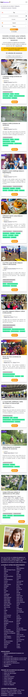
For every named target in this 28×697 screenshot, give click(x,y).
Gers (5, 592)
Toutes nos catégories (9, 684)
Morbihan (6, 623)
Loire (5, 612)
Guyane (18, 594)
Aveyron (6, 574)
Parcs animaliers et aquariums (18, 329)
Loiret (5, 613)
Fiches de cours (5, 690)
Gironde (18, 592)
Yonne (5, 647)
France (5, 82)
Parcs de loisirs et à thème (8, 376)
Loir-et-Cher (19, 610)
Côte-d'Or (19, 582)
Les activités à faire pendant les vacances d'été (15, 659)
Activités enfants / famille (10, 683)
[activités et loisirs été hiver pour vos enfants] (5, 2)
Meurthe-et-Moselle (8, 621)
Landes (5, 610)
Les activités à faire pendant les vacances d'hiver (15, 658)
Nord (18, 624)
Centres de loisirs (17, 513)
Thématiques (7, 674)
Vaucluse (6, 644)
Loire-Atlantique (20, 612)
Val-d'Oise (19, 641)
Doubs (18, 586)
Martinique (19, 618)
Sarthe (18, 633)
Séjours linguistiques (7, 186)
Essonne (19, 587)
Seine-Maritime (7, 636)
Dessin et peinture (6, 97)
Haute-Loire (19, 597)
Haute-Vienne (11, 452)
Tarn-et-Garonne (20, 639)
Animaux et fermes (7, 329)
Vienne (14, 362)
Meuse (18, 621)
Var (17, 642)
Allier (5, 568)
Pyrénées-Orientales (9, 631)
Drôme (5, 587)
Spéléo (11, 93)
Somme (18, 637)
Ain (4, 566)
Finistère (6, 591)
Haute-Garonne (7, 597)
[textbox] (14, 12)
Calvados (19, 576)
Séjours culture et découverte (9, 279)
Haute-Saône (7, 600)
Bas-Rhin (19, 574)
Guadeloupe (7, 594)
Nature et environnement (19, 95)
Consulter (14, 101)
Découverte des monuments (8, 374)
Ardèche (6, 571)
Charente (10, 82)
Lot (17, 613)
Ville (22, 376)
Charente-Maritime (12, 268)
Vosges (18, 646)
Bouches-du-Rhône (8, 576)
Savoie (5, 634)
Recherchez (13, 29)
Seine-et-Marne (7, 637)
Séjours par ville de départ (10, 673)
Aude (18, 573)
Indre (9, 497)
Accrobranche (6, 93)
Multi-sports (10, 515)
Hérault (18, 603)
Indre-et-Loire (7, 607)
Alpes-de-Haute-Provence (10, 569)
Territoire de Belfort (8, 641)
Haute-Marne (7, 599)
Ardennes (19, 569)
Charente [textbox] (19, 19)
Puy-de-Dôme (7, 629)
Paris (9, 362)
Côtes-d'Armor (7, 584)
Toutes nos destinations (9, 671)
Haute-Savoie (20, 599)
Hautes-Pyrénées (21, 602)
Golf (11, 417)
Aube (5, 573)
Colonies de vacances (7, 91)
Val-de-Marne (7, 642)
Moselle (18, 623)
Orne (18, 626)
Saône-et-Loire (20, 634)
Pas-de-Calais (20, 628)
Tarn (5, 639)
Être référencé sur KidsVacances (11, 662)
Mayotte (18, 620)
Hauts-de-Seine (7, 603)
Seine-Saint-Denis (21, 636)
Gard (18, 591)
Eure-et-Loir (19, 589)
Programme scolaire (11, 691)
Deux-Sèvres (10, 317)
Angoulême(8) (18, 45)
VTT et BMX (5, 95)
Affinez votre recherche (14, 56)
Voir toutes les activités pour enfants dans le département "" (14, 49)
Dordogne (6, 586)
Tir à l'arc (17, 93)
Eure (5, 589)
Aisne (18, 566)
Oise (5, 626)
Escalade (18, 188)
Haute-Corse (20, 595)
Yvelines (18, 647)
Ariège (18, 571)
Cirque (4, 515)
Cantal (5, 578)
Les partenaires (7, 664)
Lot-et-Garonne (7, 615)
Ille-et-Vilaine (7, 605)
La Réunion (19, 608)
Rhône (18, 631)
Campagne (14, 97)
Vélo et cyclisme (6, 141)
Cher (18, 579)
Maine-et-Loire (7, 616)
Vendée (17, 497)
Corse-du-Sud (20, 581)
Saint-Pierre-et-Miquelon (9, 633)
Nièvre (5, 624)
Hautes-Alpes (7, 602)
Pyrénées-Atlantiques (22, 629)
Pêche (4, 283)
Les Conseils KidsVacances (10, 661)
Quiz (19, 690)
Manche (18, 616)
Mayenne (6, 620)
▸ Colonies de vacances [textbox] (18, 15)
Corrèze (6, 581)
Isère (18, 607)
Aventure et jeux (18, 143)
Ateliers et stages (8, 681)
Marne (5, 618)
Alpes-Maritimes (20, 568)
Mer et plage (13, 285)
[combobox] (14, 12)
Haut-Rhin (6, 595)
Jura (5, 608)
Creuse (5, 582)
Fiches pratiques (13, 690)
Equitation (12, 188)
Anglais (11, 95)
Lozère (18, 615)
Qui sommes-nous (8, 656)
